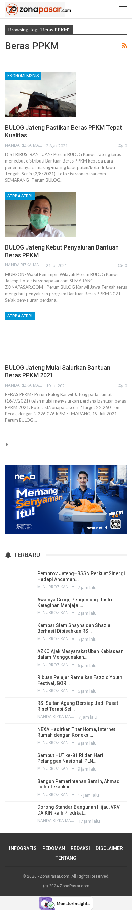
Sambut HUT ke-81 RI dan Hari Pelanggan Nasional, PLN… (70, 758)
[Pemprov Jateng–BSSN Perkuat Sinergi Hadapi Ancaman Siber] (18, 580)
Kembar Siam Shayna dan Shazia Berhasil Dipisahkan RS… (73, 628)
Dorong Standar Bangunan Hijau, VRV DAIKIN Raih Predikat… (78, 810)
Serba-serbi (19, 196)
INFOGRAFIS (23, 848)
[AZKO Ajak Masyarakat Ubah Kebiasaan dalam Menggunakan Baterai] (18, 658)
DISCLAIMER (109, 848)
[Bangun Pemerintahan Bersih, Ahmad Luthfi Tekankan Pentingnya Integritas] (18, 788)
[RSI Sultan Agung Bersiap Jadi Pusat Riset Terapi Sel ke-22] (18, 709)
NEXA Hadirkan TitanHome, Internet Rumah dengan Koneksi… (76, 732)
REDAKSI (80, 848)
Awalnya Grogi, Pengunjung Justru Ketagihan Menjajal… (75, 602)
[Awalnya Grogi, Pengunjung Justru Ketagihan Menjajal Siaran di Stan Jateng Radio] (18, 606)
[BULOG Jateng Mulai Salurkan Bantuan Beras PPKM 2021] (40, 334)
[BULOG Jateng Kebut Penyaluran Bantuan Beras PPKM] (40, 214)
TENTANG (66, 858)
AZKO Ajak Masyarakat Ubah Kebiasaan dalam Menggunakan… (80, 654)
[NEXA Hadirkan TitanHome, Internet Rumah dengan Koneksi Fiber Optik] (18, 736)
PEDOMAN (53, 848)
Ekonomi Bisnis (23, 75)
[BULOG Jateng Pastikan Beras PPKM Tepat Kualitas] (40, 94)
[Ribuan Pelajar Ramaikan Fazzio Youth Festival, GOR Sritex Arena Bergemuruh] (18, 684)
